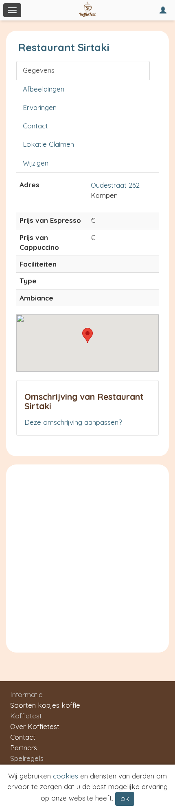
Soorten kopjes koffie (45, 705)
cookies (65, 776)
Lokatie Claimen (48, 144)
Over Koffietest (34, 726)
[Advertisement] (87, 556)
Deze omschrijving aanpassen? (73, 422)
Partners (23, 747)
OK (124, 799)
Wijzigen (35, 163)
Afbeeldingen (43, 89)
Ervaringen (40, 107)
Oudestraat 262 (115, 185)
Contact (35, 125)
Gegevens (39, 70)
